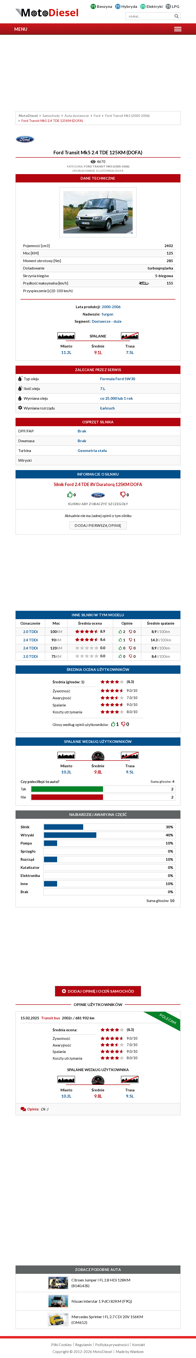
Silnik (25, 827)
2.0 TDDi (30, 631)
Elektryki (155, 6)
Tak (23, 789)
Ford (97, 116)
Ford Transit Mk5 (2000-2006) (127, 116)
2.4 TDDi (30, 640)
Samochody (51, 116)
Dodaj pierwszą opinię (98, 525)
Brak (24, 892)
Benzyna (104, 6)
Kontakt (138, 1344)
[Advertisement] (98, 73)
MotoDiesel (28, 116)
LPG (175, 6)
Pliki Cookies (61, 1344)
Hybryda (129, 6)
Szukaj (176, 16)
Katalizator (30, 867)
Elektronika (30, 875)
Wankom (137, 1351)
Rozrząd (27, 859)
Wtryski (27, 835)
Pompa (26, 843)
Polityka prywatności (112, 1344)
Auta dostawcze (77, 116)
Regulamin (83, 1344)
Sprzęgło (28, 851)
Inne (24, 883)
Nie (23, 797)
